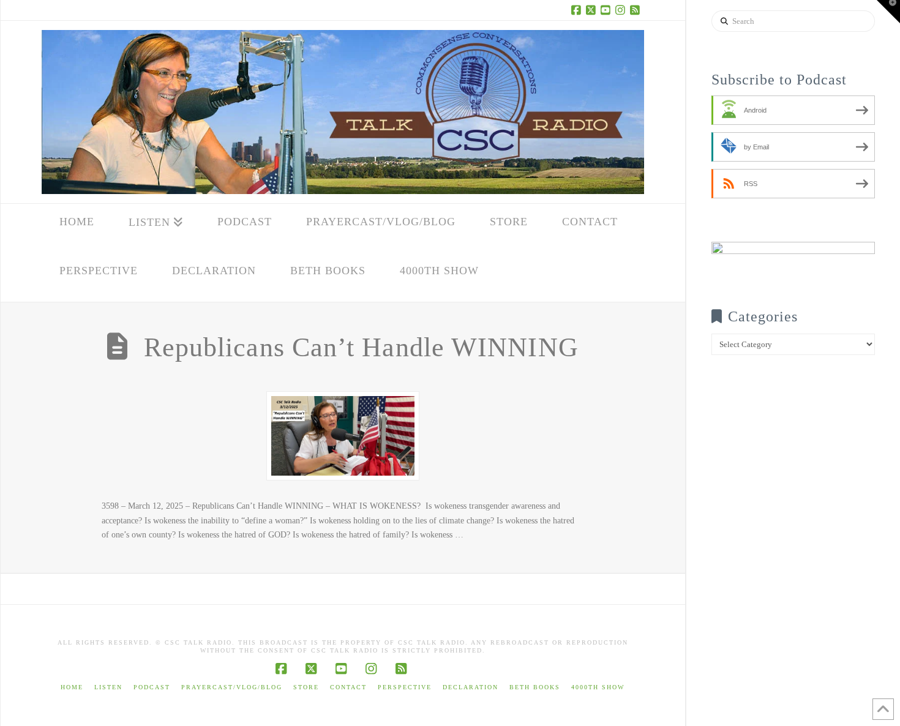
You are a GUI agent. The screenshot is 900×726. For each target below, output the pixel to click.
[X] (592, 10)
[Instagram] (622, 10)
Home (72, 687)
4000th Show (597, 687)
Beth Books (534, 687)
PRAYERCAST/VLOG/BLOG (231, 687)
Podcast (151, 687)
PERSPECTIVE (405, 687)
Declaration (470, 687)
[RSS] (636, 10)
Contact (348, 687)
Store (306, 687)
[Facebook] (578, 10)
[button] (888, 11)
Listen (108, 687)
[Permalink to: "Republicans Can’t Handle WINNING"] (342, 436)
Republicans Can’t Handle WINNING (361, 347)
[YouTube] (607, 10)
